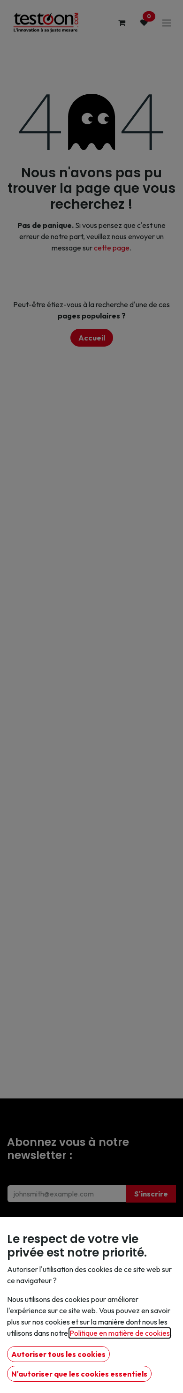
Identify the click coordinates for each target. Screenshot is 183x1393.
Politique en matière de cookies (119, 1333)
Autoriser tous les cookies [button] (58, 1354)
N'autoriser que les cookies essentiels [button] (79, 1373)
